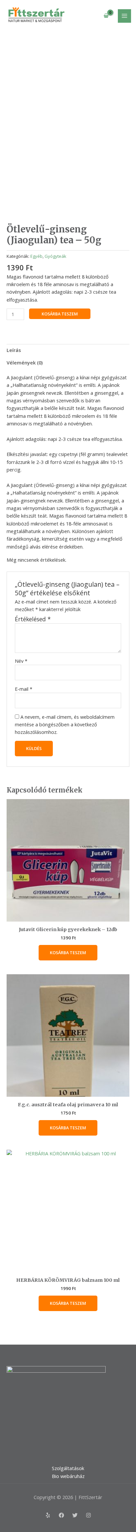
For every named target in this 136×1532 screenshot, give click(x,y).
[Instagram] (88, 1515)
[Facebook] (61, 1515)
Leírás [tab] (14, 350)
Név (21, 661)
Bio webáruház (68, 1476)
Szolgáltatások (68, 1468)
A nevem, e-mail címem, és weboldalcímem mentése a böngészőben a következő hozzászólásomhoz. (65, 724)
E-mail (23, 688)
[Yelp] (48, 1515)
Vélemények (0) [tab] (25, 362)
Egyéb (36, 256)
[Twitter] (75, 1515)
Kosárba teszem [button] (68, 952)
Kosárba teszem (60, 314)
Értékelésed (33, 619)
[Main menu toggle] (124, 15)
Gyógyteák (55, 256)
